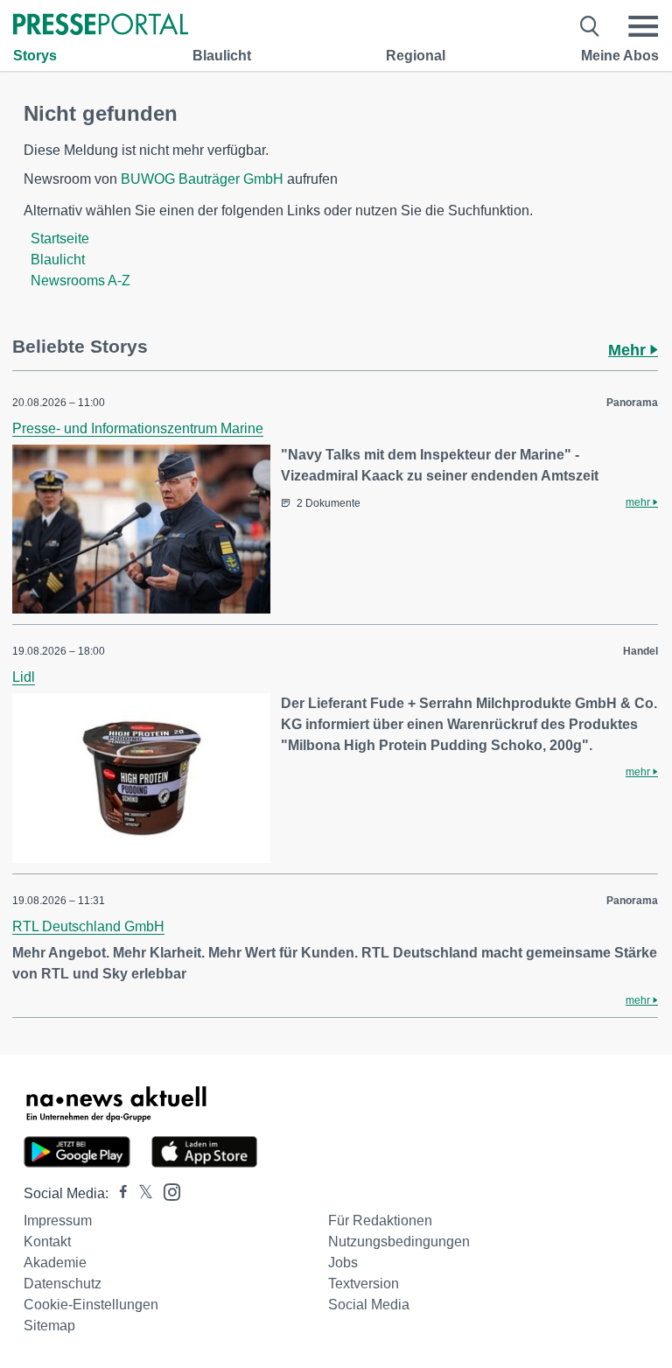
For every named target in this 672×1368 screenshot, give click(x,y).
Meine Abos (620, 55)
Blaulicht (221, 55)
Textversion (363, 1283)
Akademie (55, 1262)
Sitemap (49, 1325)
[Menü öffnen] (643, 26)
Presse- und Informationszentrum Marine (137, 428)
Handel (640, 651)
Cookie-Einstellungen (91, 1304)
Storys (35, 55)
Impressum (58, 1220)
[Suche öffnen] (590, 26)
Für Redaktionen (380, 1220)
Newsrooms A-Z (80, 280)
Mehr (629, 350)
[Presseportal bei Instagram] (166, 1190)
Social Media (369, 1304)
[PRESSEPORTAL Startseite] (100, 26)
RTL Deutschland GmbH (88, 926)
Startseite (60, 238)
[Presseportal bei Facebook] (118, 1193)
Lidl (23, 677)
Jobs (343, 1262)
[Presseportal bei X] (140, 1193)
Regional (415, 55)
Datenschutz (63, 1283)
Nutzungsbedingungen (399, 1241)
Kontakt (47, 1241)
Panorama (632, 402)
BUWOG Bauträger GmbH (202, 179)
